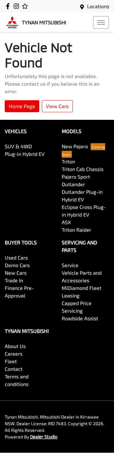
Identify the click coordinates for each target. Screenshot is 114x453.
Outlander (73, 184)
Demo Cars (17, 265)
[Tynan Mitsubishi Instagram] (17, 6)
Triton (68, 161)
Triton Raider (76, 230)
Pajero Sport (76, 177)
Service (70, 265)
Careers (13, 354)
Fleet (11, 361)
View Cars (57, 106)
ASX (66, 222)
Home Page (22, 106)
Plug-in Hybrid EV (25, 154)
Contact (13, 369)
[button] (101, 22)
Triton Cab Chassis (83, 169)
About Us (15, 346)
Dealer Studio (43, 436)
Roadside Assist (80, 318)
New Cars (16, 273)
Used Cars (16, 257)
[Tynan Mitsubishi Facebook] (9, 6)
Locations (98, 6)
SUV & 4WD (18, 146)
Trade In (14, 280)
